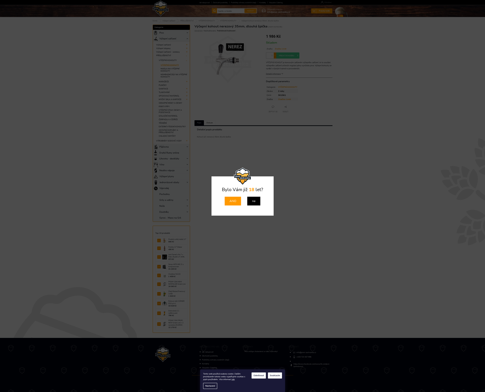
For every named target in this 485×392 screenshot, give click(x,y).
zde (233, 379)
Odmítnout (258, 375)
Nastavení (210, 386)
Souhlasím (275, 375)
